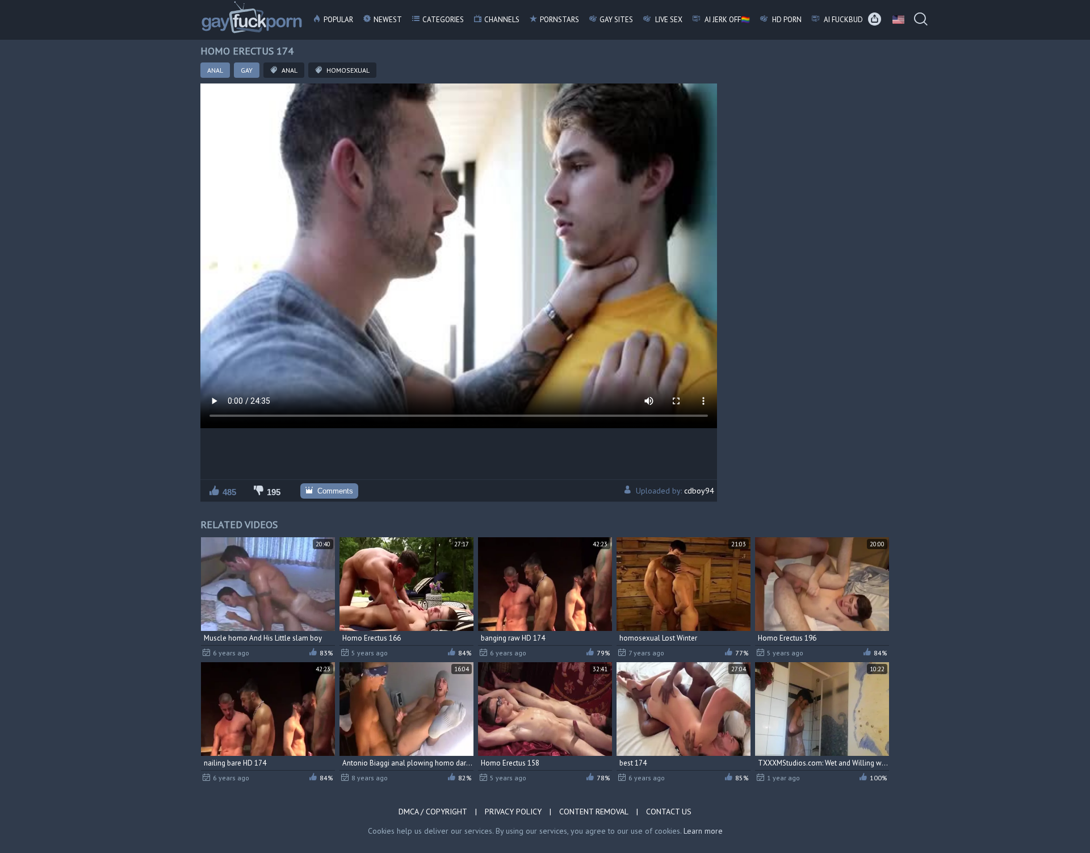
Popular (338, 19)
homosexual (347, 70)
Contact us (668, 812)
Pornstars (559, 19)
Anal (215, 70)
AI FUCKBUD (842, 19)
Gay (247, 70)
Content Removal (593, 812)
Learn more (703, 831)
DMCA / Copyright (433, 812)
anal (288, 70)
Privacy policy (513, 812)
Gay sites (616, 19)
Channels (501, 19)
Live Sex (667, 19)
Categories (443, 19)
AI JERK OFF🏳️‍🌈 (726, 19)
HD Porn (786, 19)
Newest (388, 19)
